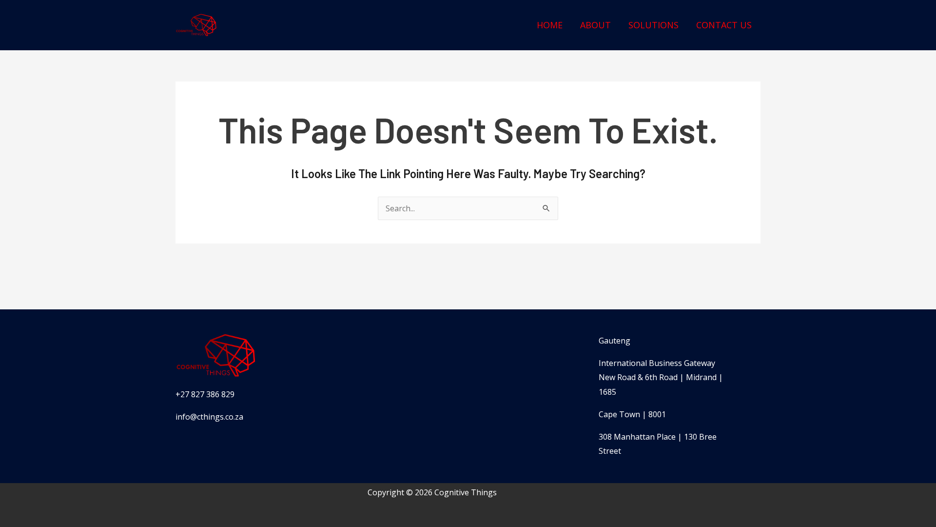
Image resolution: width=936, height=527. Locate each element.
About (595, 25)
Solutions (653, 25)
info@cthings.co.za (209, 416)
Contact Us (724, 25)
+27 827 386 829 (205, 394)
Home (550, 25)
